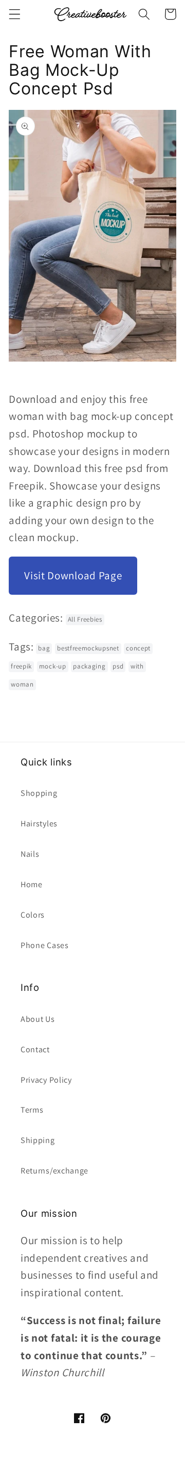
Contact (35, 1049)
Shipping (38, 1140)
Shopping (39, 793)
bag (44, 648)
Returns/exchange (54, 1170)
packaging (89, 666)
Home (32, 884)
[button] (15, 14)
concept (138, 648)
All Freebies (85, 619)
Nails (30, 854)
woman (22, 684)
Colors (33, 914)
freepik (21, 666)
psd (118, 666)
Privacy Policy (46, 1079)
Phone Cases (45, 945)
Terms (32, 1109)
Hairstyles (39, 823)
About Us (38, 1019)
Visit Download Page (73, 575)
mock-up (52, 666)
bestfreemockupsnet (88, 648)
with (137, 666)
